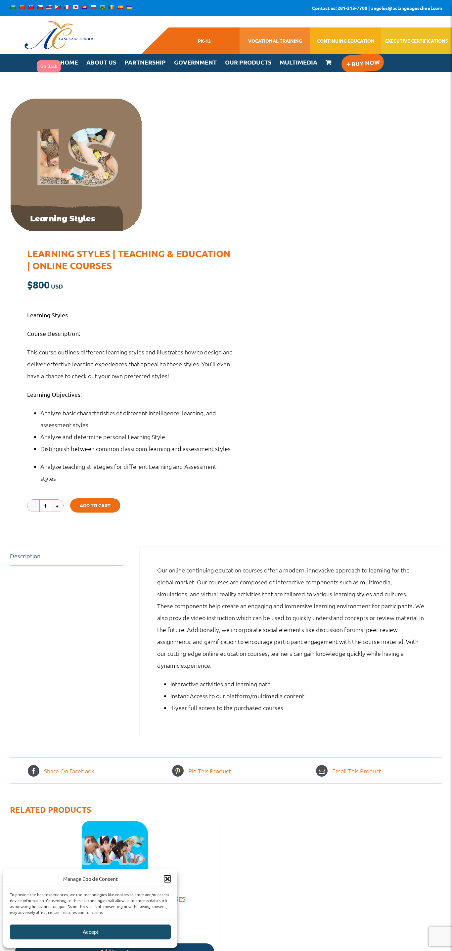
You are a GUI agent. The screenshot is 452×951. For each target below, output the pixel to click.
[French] (66, 7)
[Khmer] (84, 7)
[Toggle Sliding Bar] (362, 63)
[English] (49, 7)
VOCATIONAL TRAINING (275, 41)
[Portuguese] (102, 7)
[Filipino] (58, 7)
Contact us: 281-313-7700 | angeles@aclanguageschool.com (377, 8)
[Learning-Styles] (113, 165)
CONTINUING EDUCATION (346, 41)
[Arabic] (13, 7)
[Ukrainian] (129, 7)
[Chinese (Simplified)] (22, 7)
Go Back (48, 66)
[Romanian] (111, 7)
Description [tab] (25, 556)
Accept (90, 932)
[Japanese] (75, 7)
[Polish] (93, 7)
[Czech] (40, 7)
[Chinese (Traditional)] (31, 7)
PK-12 (204, 41)
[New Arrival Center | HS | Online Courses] (114, 854)
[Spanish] (120, 7)
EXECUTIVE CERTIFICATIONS (416, 41)
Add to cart (95, 505)
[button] (167, 879)
